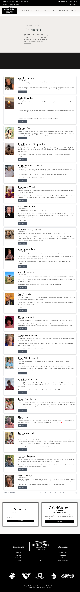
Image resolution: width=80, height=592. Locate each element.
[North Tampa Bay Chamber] (40, 576)
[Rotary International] (12, 576)
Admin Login (47, 587)
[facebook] (41, 561)
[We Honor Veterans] (26, 576)
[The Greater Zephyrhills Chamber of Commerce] (67, 576)
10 (63, 492)
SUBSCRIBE (20, 520)
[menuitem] (25, 11)
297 (69, 492)
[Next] (75, 492)
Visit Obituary (22, 92)
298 (72, 492)
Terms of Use (40, 587)
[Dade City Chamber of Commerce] (53, 576)
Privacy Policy (32, 587)
